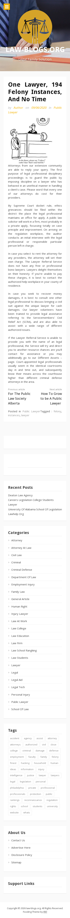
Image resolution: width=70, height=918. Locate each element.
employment (17, 756)
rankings (15, 800)
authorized (31, 744)
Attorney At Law (21, 547)
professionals (17, 794)
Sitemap (16, 862)
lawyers (55, 775)
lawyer (25, 415)
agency (28, 738)
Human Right (19, 606)
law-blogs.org (35, 49)
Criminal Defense (21, 569)
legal (12, 781)
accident (14, 738)
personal (41, 781)
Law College (18, 628)
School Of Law (20, 709)
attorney (52, 738)
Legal (14, 672)
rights (13, 806)
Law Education (20, 636)
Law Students (19, 657)
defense (54, 750)
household (40, 763)
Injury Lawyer (19, 613)
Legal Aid (16, 680)
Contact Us (18, 840)
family (43, 756)
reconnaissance (33, 800)
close (53, 744)
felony (57, 411)
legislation (25, 781)
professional (48, 787)
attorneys (15, 744)
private (32, 787)
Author (18, 108)
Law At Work (19, 621)
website (14, 812)
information (27, 769)
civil (44, 744)
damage (40, 750)
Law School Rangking (24, 650)
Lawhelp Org (16, 514)
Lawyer (12, 504)
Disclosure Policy (21, 855)
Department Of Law (23, 577)
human (54, 763)
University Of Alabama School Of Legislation (35, 509)
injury (41, 769)
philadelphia (17, 787)
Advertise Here (21, 847)
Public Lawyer (31, 411)
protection (35, 794)
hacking (25, 763)
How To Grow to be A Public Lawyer (51, 396)
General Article (20, 599)
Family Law (18, 591)
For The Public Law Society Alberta (19, 396)
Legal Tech (18, 687)
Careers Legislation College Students (31, 500)
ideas (13, 769)
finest (13, 763)
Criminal (16, 562)
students (37, 806)
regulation (52, 800)
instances (14, 415)
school (24, 806)
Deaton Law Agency (20, 495)
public (49, 794)
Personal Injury (20, 694)
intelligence (16, 775)
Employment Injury (23, 584)
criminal (26, 750)
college (14, 750)
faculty (32, 756)
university (52, 806)
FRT (45, 911)
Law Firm (16, 643)
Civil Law (16, 555)
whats (26, 812)
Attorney (16, 540)
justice (30, 775)
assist (39, 738)
